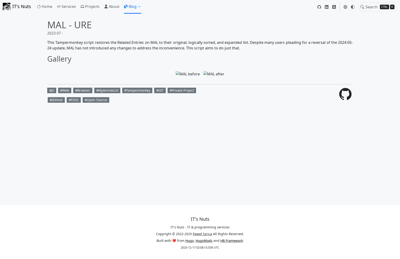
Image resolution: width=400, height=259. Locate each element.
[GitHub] (319, 7)
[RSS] (334, 7)
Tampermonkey (138, 90)
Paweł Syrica (202, 234)
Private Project (183, 90)
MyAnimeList (108, 90)
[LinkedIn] (326, 7)
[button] (132, 6)
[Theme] (352, 7)
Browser (83, 90)
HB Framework (231, 240)
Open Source (97, 100)
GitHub (57, 100)
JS (52, 90)
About (114, 6)
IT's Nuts (21, 6)
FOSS (75, 100)
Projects (92, 6)
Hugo (189, 240)
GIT (161, 90)
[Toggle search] (362, 7)
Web (65, 90)
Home (47, 6)
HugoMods (204, 240)
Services (69, 6)
